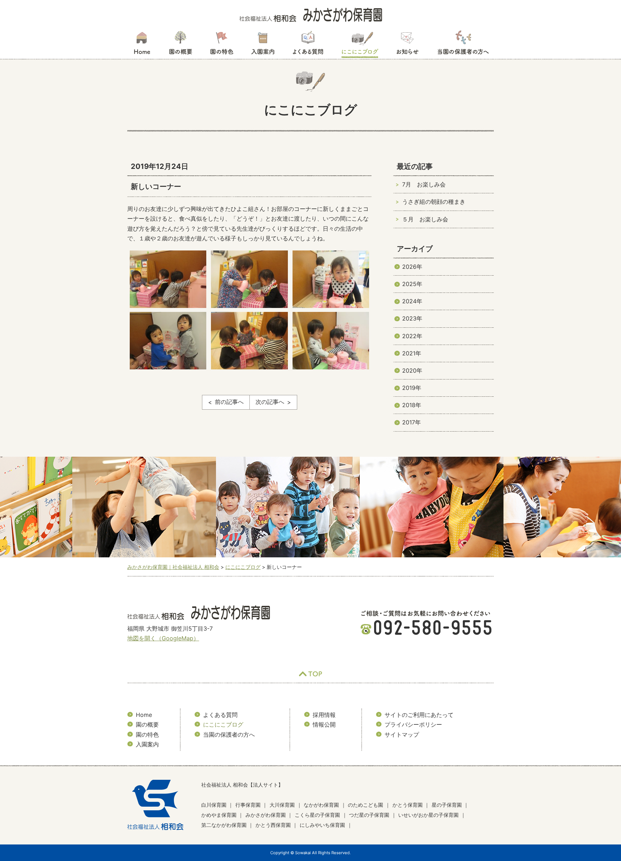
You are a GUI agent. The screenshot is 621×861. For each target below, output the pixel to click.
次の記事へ (270, 401)
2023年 (412, 318)
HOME (141, 45)
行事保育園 (248, 805)
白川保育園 (213, 805)
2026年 (412, 266)
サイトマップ (402, 734)
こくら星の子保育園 (317, 815)
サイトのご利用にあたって (419, 714)
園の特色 (222, 45)
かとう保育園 (407, 805)
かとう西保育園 (273, 825)
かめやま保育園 (218, 815)
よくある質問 (308, 45)
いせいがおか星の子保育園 (428, 815)
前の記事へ (229, 401)
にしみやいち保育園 (322, 825)
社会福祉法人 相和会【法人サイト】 (242, 785)
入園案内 (263, 45)
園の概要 (181, 45)
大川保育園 (282, 805)
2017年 (411, 422)
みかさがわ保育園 (265, 815)
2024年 (412, 301)
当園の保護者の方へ (462, 45)
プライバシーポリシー (413, 724)
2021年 (411, 353)
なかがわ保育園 (321, 805)
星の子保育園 (447, 805)
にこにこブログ (359, 45)
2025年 (412, 283)
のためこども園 (365, 805)
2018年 (411, 405)
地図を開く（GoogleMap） (163, 638)
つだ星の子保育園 (369, 815)
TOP (310, 674)
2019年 (411, 387)
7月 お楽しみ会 (424, 184)
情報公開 (324, 724)
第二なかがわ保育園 (224, 825)
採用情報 (324, 714)
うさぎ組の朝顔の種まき (433, 201)
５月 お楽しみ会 (425, 219)
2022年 (412, 336)
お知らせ (407, 45)
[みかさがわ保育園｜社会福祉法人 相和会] (310, 14)
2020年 (412, 370)
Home (144, 714)
